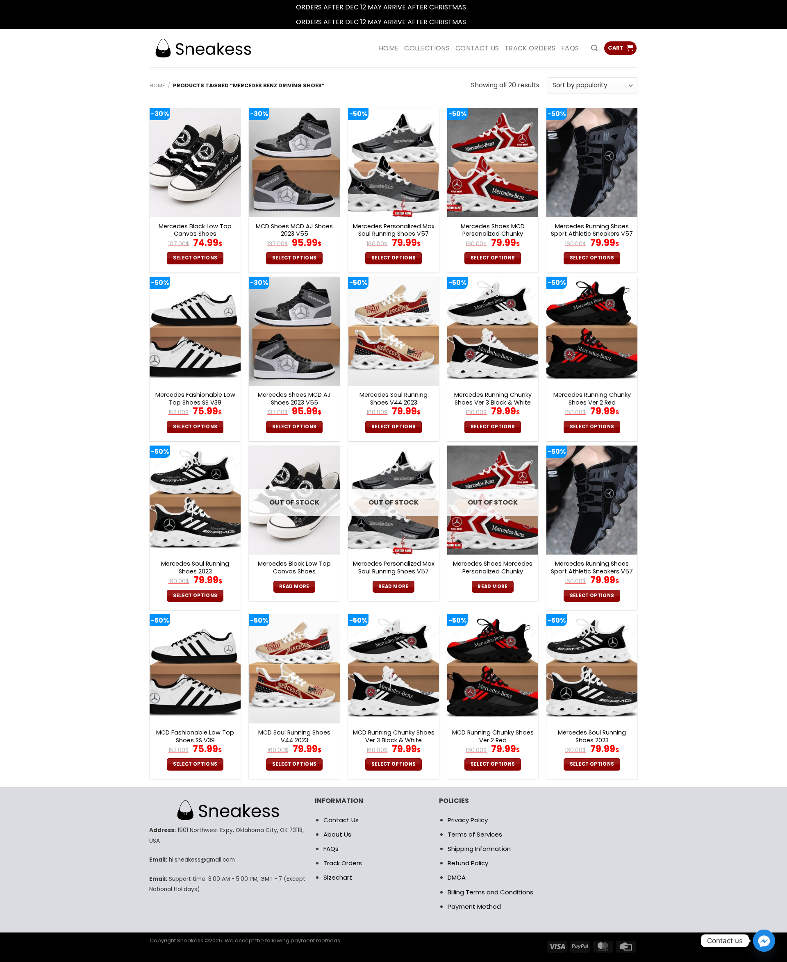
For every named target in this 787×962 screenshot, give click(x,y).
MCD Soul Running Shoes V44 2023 (294, 736)
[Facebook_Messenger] (764, 941)
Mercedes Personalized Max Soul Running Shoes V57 (393, 230)
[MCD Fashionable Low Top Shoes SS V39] (195, 668)
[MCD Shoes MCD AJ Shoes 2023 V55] (294, 162)
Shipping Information (479, 848)
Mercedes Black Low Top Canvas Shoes (195, 230)
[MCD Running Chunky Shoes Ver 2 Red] (492, 668)
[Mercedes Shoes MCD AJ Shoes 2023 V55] (294, 331)
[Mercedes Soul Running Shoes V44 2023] (393, 331)
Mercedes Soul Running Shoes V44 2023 (393, 398)
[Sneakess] (203, 48)
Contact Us (341, 820)
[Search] (594, 48)
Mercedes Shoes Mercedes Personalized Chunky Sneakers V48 (492, 571)
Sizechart (337, 877)
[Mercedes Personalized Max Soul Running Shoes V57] (393, 162)
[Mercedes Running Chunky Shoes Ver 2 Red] (591, 331)
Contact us (477, 48)
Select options (195, 258)
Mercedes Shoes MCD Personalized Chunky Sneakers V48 (493, 234)
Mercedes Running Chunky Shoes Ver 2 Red (592, 398)
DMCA (457, 877)
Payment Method (474, 906)
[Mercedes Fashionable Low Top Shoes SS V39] (195, 331)
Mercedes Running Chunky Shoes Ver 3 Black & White (493, 398)
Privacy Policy (468, 820)
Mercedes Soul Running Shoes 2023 (195, 567)
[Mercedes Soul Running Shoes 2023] (195, 500)
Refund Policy (468, 863)
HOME (388, 48)
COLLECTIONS (427, 48)
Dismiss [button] (479, 7)
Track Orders (530, 48)
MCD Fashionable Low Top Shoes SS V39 (195, 736)
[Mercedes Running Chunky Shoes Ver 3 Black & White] (492, 331)
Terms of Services (475, 834)
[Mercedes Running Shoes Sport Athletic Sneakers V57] (591, 162)
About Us (337, 834)
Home (157, 85)
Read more (294, 586)
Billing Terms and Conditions (490, 892)
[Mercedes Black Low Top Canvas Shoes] (195, 162)
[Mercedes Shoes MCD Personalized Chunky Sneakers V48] (492, 162)
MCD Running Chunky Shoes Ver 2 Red (493, 736)
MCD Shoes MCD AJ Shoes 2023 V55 (294, 230)
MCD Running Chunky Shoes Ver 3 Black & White (393, 736)
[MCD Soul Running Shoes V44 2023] (294, 668)
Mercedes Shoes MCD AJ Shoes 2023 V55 (294, 398)
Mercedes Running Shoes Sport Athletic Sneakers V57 (592, 230)
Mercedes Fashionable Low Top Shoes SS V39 (195, 398)
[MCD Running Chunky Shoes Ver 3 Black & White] (393, 668)
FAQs (570, 48)
